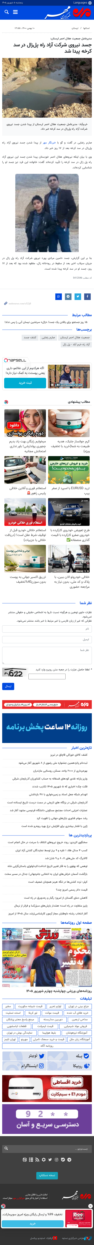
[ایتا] (24, 1160)
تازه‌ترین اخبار (81, 748)
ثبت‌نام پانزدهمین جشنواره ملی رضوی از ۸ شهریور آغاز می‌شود (53, 763)
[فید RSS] (37, 1160)
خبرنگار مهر (50, 143)
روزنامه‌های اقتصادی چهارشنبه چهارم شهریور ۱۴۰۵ (57, 991)
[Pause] (52, 384)
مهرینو (24, 1039)
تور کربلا (32, 1013)
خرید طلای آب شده (77, 1013)
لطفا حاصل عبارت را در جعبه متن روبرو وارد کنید (64, 670)
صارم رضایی (48, 337)
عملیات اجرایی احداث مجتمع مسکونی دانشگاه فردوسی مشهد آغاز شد (48, 810)
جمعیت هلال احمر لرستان (75, 337)
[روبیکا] (44, 1160)
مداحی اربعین (80, 1019)
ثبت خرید (25, 383)
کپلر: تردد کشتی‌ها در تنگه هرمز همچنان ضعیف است (57, 882)
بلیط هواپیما (49, 1033)
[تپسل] (6, 360)
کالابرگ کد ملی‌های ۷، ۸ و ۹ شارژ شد (66, 858)
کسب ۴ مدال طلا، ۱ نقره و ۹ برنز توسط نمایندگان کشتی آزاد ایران (51, 850)
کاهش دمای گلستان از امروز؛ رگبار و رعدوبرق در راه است (55, 898)
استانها (86, 28)
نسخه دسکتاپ (47, 1175)
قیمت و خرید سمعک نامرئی (48, 1039)
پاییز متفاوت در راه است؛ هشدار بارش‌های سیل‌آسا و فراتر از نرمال (50, 906)
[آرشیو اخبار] (31, 1160)
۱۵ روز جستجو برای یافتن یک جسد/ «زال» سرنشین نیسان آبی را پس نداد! (46, 322)
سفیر (8, 1006)
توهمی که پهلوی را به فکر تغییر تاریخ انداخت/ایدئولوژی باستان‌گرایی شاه (47, 866)
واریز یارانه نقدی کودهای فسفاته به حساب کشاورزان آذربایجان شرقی (49, 779)
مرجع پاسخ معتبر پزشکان (20, 1019)
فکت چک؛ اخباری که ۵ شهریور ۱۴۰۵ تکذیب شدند (59, 787)
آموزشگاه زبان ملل (80, 1039)
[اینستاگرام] (56, 1160)
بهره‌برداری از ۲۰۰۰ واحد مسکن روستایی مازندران (60, 771)
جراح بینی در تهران (78, 1006)
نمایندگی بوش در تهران (19, 1033)
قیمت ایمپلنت (45, 1026)
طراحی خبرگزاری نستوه (73, 1238)
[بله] (63, 1160)
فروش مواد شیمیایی (75, 1026)
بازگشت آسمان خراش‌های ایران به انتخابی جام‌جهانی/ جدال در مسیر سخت (46, 874)
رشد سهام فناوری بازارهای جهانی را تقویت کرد (62, 818)
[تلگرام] (69, 1160)
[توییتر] (50, 1160)
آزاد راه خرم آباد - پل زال (76, 344)
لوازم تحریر (55, 1006)
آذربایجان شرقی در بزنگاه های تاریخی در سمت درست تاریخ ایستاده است (47, 802)
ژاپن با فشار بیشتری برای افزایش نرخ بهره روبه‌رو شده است (54, 826)
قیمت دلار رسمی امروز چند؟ (71, 890)
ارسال (8, 686)
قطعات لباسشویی (16, 1026)
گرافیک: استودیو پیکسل (41, 1238)
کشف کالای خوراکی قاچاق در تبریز (68, 755)
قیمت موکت (52, 1013)
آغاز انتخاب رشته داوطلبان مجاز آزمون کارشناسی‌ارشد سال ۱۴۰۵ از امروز (47, 914)
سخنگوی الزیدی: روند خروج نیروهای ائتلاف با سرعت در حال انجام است (47, 842)
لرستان (75, 28)
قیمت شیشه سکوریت (30, 1006)
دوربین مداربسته (53, 1019)
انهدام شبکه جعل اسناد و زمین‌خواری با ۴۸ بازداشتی (58, 794)
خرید (33, 1223)
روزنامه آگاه (47, 1046)
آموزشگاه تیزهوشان (76, 1033)
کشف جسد (30, 337)
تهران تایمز (10, 1039)
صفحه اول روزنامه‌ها (76, 923)
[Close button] (91, 1206)
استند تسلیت (13, 1013)
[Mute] (58, 384)
